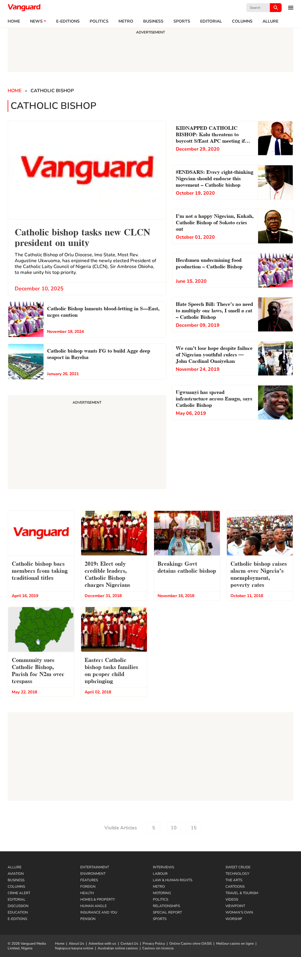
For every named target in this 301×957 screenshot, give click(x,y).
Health (87, 893)
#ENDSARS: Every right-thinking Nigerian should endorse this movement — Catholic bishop (214, 178)
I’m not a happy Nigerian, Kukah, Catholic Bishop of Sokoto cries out (215, 222)
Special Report (167, 912)
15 (194, 828)
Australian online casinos (118, 948)
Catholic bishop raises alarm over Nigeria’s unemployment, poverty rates (258, 574)
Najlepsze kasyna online (74, 948)
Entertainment (94, 867)
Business (153, 21)
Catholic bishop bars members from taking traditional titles (40, 570)
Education (18, 912)
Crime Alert (19, 893)
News (36, 21)
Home (14, 21)
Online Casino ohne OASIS (190, 943)
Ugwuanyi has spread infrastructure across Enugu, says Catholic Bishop (214, 398)
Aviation (16, 873)
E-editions (68, 21)
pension (88, 918)
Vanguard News (24, 7)
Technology (237, 873)
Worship (233, 918)
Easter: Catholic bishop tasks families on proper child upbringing (111, 670)
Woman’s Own (239, 912)
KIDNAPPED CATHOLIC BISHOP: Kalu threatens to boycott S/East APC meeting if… (213, 133)
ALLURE (270, 21)
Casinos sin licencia (157, 948)
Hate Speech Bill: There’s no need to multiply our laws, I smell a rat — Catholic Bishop (214, 310)
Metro (125, 21)
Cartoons (235, 886)
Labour (160, 873)
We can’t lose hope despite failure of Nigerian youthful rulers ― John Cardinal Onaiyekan (214, 354)
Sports (181, 21)
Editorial (211, 21)
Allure (14, 867)
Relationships (166, 906)
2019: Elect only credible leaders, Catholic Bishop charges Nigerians (107, 574)
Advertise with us (102, 943)
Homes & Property (97, 899)
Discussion (18, 906)
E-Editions (17, 918)
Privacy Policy (154, 943)
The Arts (233, 880)
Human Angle (93, 906)
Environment (93, 873)
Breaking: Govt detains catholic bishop (187, 567)
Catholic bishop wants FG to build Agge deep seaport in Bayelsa (98, 353)
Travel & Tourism (241, 893)
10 (174, 828)
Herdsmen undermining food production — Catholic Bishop (209, 262)
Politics (99, 21)
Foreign (88, 886)
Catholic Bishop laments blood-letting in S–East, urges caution (103, 311)
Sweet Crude (237, 867)
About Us (76, 943)
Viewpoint (235, 906)
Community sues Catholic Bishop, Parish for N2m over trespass (38, 670)
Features (89, 880)
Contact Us (129, 943)
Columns (242, 21)
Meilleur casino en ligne (235, 943)
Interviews (163, 867)
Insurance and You (98, 912)
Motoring (162, 893)
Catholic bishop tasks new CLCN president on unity (82, 236)
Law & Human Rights (172, 880)
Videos (231, 899)
